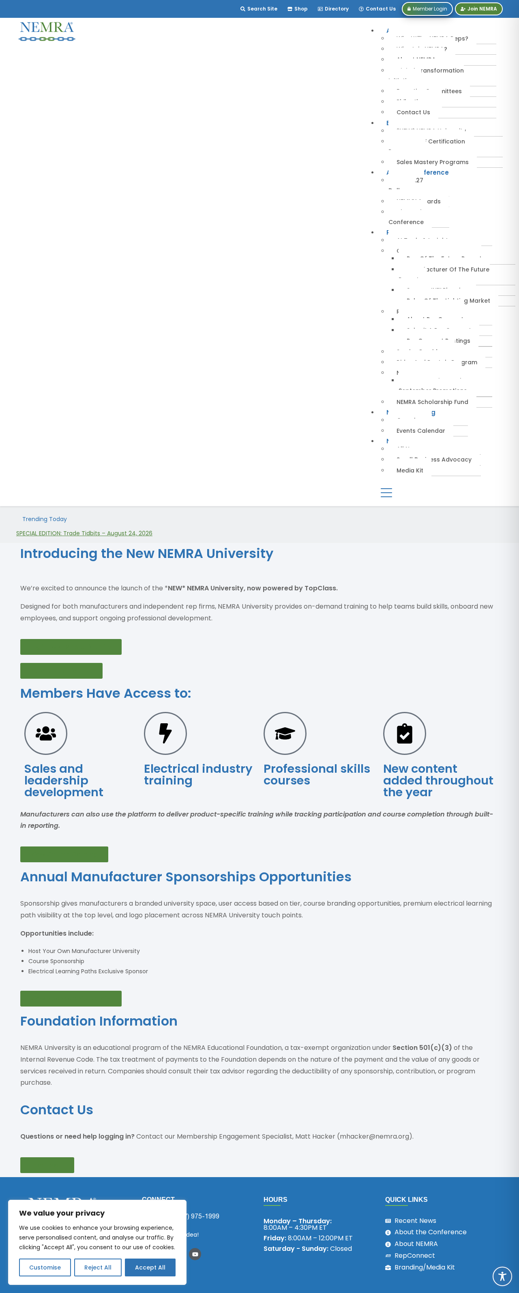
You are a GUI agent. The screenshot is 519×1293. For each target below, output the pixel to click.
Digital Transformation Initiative (426, 75)
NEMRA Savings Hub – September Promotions (434, 385)
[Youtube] (195, 1254)
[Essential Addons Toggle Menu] (386, 493)
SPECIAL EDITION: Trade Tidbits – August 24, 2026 (84, 533)
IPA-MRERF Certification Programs (426, 146)
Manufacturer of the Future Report (444, 274)
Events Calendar (421, 431)
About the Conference (407, 217)
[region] (97, 1242)
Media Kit (410, 470)
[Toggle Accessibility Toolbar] (502, 1276)
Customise (45, 1267)
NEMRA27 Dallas (405, 185)
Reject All (98, 1267)
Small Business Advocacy (434, 459)
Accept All (150, 1267)
